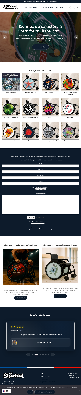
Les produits (59, 7)
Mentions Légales (73, 373)
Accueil (25, 7)
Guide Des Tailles (45, 376)
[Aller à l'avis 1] (32, 354)
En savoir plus (41, 47)
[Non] (79, 390)
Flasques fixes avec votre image (43, 342)
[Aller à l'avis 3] (36, 354)
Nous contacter (45, 379)
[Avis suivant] (53, 354)
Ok (30, 392)
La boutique (33, 7)
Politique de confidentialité (44, 392)
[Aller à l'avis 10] (48, 354)
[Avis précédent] (28, 354)
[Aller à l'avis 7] (43, 354)
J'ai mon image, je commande (40, 228)
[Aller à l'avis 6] (42, 354)
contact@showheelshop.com (24, 382)
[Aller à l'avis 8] (45, 354)
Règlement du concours (47, 381)
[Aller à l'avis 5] (40, 354)
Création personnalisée (46, 7)
